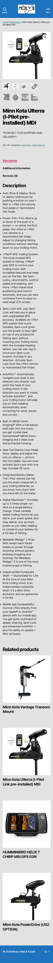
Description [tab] (10, 160)
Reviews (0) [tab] (10, 175)
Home (6, 22)
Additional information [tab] (16, 168)
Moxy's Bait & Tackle (23, 951)
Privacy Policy (10, 956)
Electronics (15, 22)
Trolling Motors (38, 145)
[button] (45, 37)
